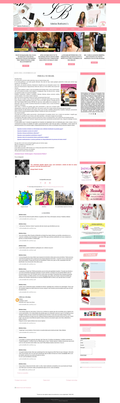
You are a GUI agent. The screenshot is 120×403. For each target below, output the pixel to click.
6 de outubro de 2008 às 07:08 (27, 369)
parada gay (52, 186)
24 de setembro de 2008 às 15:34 (27, 345)
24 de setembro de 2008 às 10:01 (27, 332)
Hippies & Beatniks (87, 330)
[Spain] (94, 315)
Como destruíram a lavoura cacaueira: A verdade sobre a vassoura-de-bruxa (97, 290)
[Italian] (97, 315)
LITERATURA (43, 29)
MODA (35, 29)
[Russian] (97, 313)
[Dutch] (100, 315)
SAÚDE (72, 29)
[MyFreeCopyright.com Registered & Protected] (91, 367)
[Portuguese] (100, 313)
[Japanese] (91, 313)
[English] (85, 315)
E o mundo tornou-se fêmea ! (97, 272)
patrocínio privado (60, 186)
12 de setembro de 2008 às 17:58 (27, 279)
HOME (28, 29)
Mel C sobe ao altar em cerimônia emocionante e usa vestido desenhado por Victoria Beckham (71, 56)
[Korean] (88, 313)
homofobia (47, 186)
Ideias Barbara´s (55, 399)
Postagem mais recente (20, 380)
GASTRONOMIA (64, 29)
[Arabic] (85, 313)
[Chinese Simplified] (94, 313)
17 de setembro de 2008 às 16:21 (27, 323)
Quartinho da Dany (87, 331)
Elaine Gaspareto (63, 400)
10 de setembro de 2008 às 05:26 (27, 219)
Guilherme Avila (23, 297)
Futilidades (93, 298)
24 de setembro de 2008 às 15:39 (27, 359)
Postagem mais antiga (71, 380)
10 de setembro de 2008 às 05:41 (27, 228)
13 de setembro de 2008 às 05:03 (27, 292)
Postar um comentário (22, 373)
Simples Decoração (87, 327)
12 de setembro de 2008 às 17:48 (27, 250)
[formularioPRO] (85, 339)
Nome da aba (10, 1)
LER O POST (25, 64)
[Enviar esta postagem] (15, 176)
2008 (43, 186)
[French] (88, 315)
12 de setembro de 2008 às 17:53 (27, 264)
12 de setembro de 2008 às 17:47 (27, 240)
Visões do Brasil (94, 263)
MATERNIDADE (53, 29)
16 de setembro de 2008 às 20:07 (27, 304)
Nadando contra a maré (96, 280)
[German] (91, 315)
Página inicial (46, 380)
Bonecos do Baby (86, 329)
